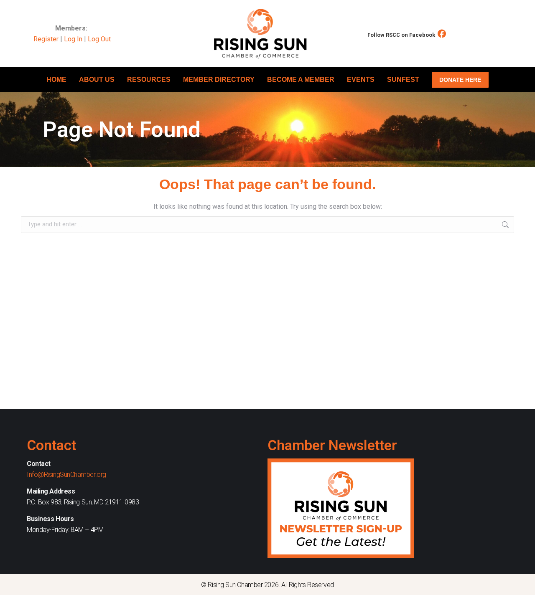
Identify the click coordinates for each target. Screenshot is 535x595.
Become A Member (300, 79)
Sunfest (403, 79)
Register (46, 39)
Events (360, 79)
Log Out (99, 39)
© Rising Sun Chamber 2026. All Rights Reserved (267, 585)
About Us (97, 79)
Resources (149, 79)
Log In (73, 39)
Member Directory (219, 79)
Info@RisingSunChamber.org (66, 475)
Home (56, 79)
